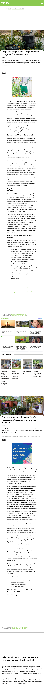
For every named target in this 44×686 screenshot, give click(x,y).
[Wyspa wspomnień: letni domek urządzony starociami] (16, 364)
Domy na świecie (15, 369)
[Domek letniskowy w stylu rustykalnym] (38, 364)
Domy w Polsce (4, 369)
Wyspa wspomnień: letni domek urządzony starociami (15, 375)
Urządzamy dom (37, 369)
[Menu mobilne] (42, 3)
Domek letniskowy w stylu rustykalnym (37, 374)
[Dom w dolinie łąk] (27, 364)
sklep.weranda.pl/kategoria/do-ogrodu (19, 627)
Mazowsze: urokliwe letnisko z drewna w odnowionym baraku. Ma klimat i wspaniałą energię (5, 378)
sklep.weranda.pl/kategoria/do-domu (18, 314)
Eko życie (3, 57)
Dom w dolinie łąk (27, 372)
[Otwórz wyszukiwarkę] (40, 3)
